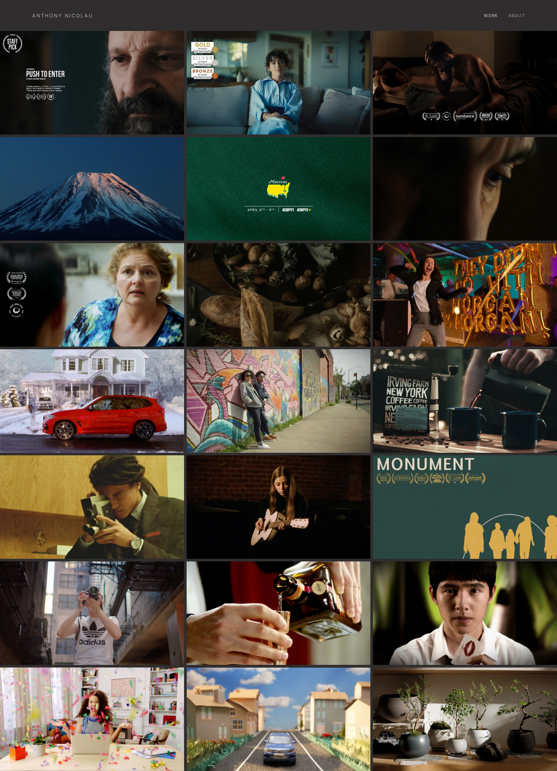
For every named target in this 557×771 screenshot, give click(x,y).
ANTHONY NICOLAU (62, 16)
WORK (491, 15)
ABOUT (516, 15)
